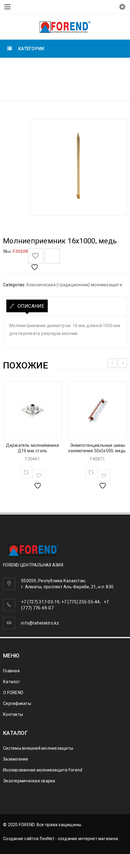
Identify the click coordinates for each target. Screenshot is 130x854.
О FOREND (13, 692)
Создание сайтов (21, 838)
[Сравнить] (26, 472)
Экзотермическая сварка (29, 780)
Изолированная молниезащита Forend (42, 770)
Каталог (11, 681)
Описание (30, 306)
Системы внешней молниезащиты (82, 68)
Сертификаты (17, 703)
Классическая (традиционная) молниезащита (68, 82)
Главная (20, 68)
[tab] (27, 306)
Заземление (15, 759)
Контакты (13, 714)
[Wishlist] (35, 256)
